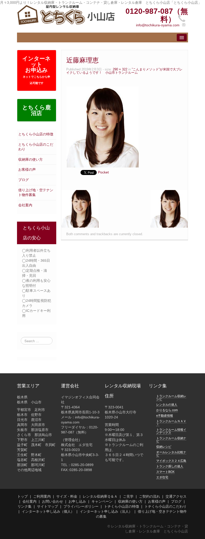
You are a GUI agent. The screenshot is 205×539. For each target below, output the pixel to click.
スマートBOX (165, 472)
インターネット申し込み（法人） (106, 511)
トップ (22, 496)
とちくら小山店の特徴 (35, 134)
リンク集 (25, 506)
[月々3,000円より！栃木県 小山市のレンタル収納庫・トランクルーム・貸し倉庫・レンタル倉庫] (66, 15)
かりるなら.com (167, 410)
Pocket (103, 172)
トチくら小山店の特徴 (121, 506)
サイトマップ (47, 506)
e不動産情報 (164, 415)
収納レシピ (163, 446)
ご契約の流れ (149, 496)
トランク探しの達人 (169, 466)
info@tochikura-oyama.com (158, 25)
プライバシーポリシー (81, 506)
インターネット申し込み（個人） (48, 511)
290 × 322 (120, 69)
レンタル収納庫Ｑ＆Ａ (100, 496)
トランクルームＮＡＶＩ (171, 422)
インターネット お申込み (36, 69)
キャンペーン (102, 501)
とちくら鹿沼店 (36, 110)
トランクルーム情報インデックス (171, 431)
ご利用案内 (42, 496)
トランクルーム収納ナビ (171, 439)
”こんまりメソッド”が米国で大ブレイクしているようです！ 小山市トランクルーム (124, 71)
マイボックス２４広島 (171, 461)
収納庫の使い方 (30, 159)
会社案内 (25, 205)
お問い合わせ (52, 501)
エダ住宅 (162, 477)
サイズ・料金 (66, 496)
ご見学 (128, 496)
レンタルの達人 (166, 404)
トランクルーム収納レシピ (171, 397)
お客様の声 (27, 169)
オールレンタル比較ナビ (171, 454)
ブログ (23, 180)
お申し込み (77, 501)
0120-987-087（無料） (157, 15)
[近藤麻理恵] (102, 127)
